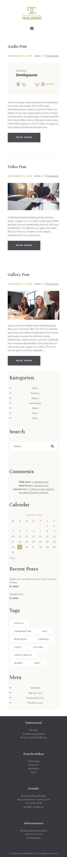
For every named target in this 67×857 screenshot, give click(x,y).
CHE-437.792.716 (33, 834)
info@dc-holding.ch (33, 806)
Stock (35, 418)
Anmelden (35, 687)
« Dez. (12, 558)
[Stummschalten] (43, 84)
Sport (33, 772)
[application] (33, 84)
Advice (35, 388)
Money (18, 663)
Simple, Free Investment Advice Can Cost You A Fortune (33, 581)
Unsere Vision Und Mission (34, 737)
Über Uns (33, 730)
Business (35, 393)
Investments (35, 403)
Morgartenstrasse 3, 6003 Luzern (33, 799)
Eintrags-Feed (35, 692)
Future (38, 647)
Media (35, 408)
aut (45, 631)
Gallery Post (19, 275)
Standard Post (41, 481)
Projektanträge (33, 837)
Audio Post (17, 46)
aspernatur (22, 631)
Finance (35, 398)
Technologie (33, 761)
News (35, 413)
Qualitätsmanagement (33, 733)
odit (37, 663)
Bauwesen (34, 764)
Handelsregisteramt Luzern (33, 830)
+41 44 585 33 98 (33, 803)
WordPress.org (35, 702)
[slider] (48, 84)
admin (37, 55)
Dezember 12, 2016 (20, 56)
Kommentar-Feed (35, 697)
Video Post (17, 167)
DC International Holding (33, 795)
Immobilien (33, 768)
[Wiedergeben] (18, 84)
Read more (24, 137)
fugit (18, 647)
